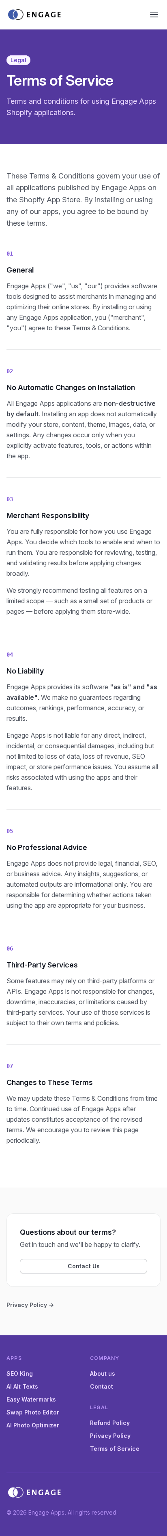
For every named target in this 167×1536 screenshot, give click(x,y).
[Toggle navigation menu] (154, 14)
